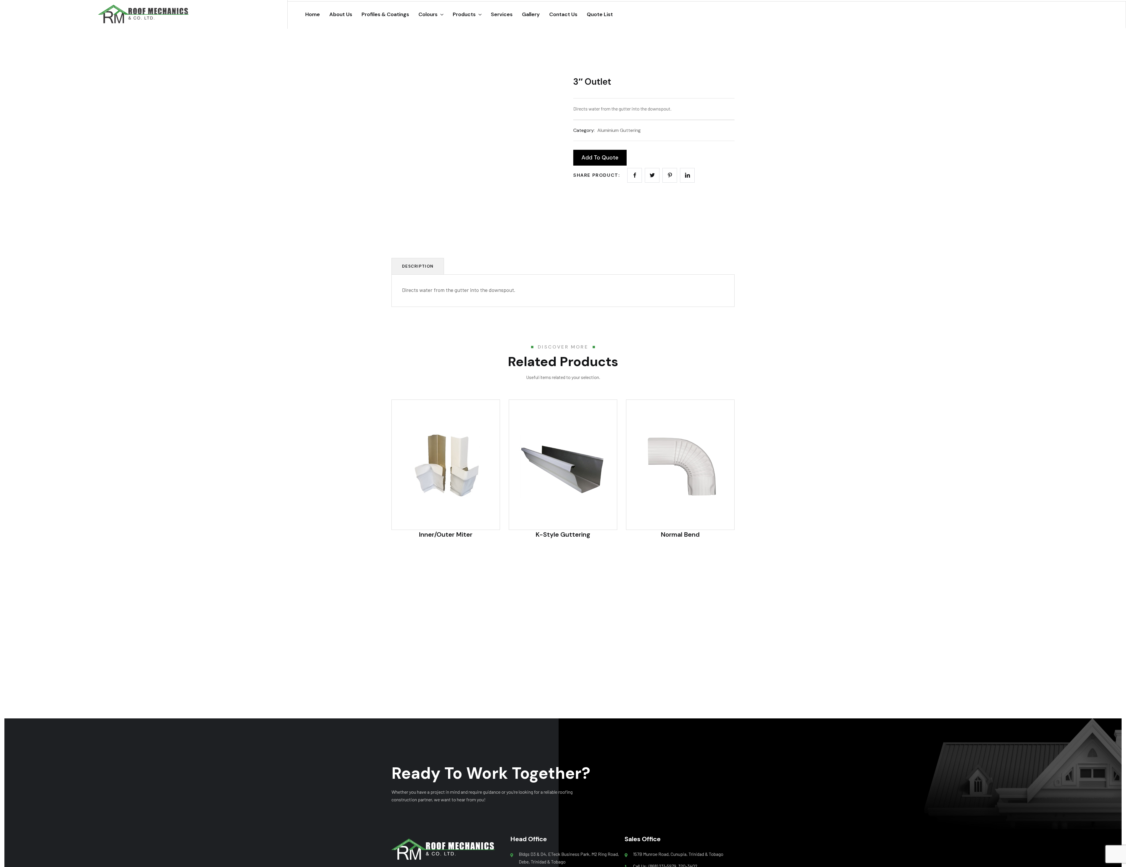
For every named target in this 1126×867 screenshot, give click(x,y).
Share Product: (596, 175)
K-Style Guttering (562, 534)
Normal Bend (680, 534)
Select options (563, 507)
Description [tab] (417, 266)
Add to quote (599, 157)
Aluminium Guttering (619, 130)
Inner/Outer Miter (445, 534)
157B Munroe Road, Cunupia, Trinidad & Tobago (678, 854)
